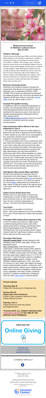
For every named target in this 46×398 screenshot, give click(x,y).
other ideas (19, 276)
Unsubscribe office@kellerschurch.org (23, 380)
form (30, 178)
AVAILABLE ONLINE (11, 313)
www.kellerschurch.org (23, 352)
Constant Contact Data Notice (27, 382)
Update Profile (14, 382)
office (14, 182)
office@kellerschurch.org (15, 118)
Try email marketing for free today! (23, 394)
